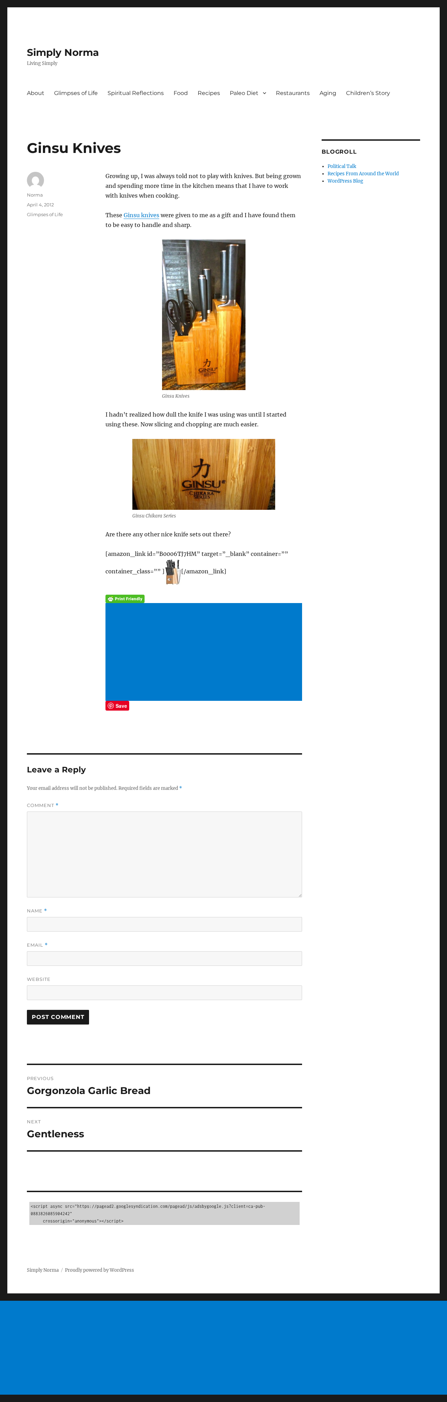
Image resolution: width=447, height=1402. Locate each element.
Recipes (209, 93)
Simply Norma (63, 52)
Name (37, 911)
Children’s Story (368, 93)
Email (37, 945)
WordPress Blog (345, 181)
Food (181, 93)
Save (121, 705)
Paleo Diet (244, 93)
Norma (35, 195)
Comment (43, 805)
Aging (328, 93)
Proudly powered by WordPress (99, 1270)
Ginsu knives (141, 215)
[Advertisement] (205, 653)
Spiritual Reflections (136, 93)
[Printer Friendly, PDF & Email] (203, 599)
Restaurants (293, 93)
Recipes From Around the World (363, 174)
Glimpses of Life (76, 93)
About (35, 93)
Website (39, 979)
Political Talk (342, 166)
